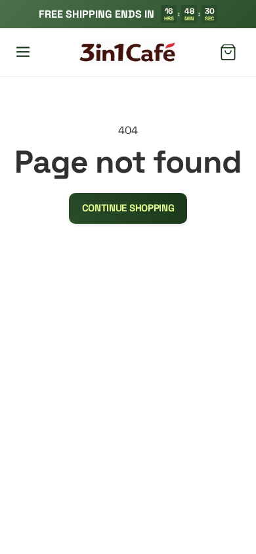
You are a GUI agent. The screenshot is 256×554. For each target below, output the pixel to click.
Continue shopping (128, 208)
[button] (23, 52)
